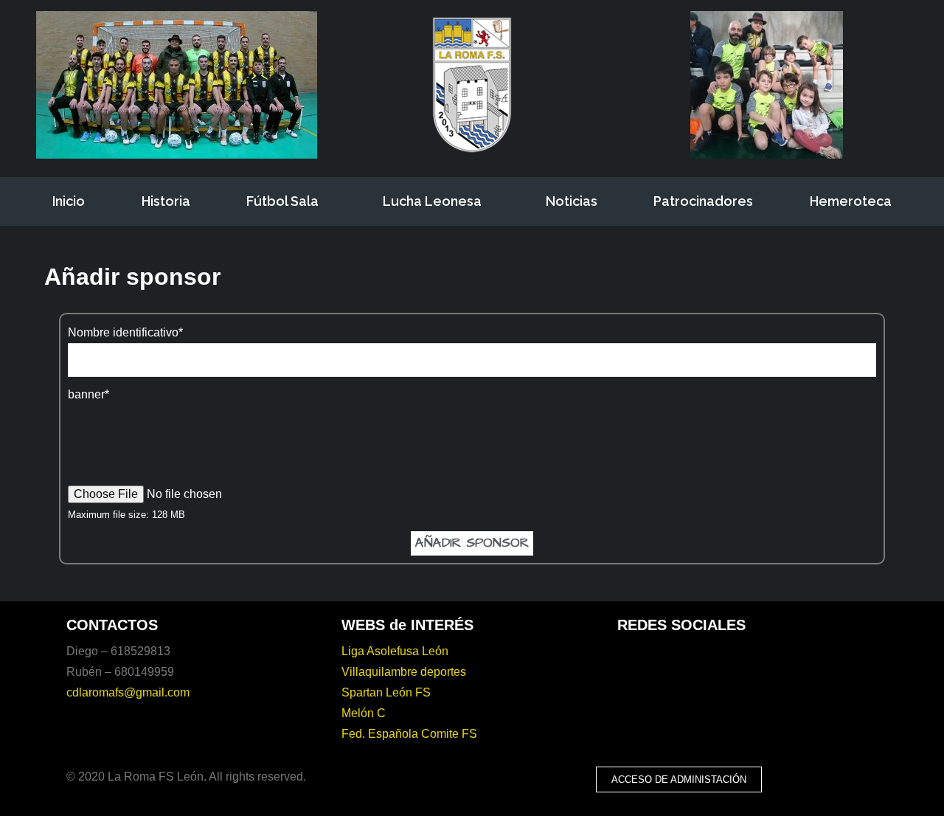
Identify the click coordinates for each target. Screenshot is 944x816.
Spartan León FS (386, 692)
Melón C (363, 713)
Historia (166, 201)
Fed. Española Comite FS (409, 733)
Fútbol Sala (282, 201)
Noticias (571, 201)
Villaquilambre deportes (403, 671)
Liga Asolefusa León (394, 651)
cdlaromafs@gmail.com (128, 692)
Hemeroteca (851, 201)
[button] (679, 779)
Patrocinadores (703, 201)
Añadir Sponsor (472, 542)
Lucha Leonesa (432, 201)
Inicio (68, 201)
